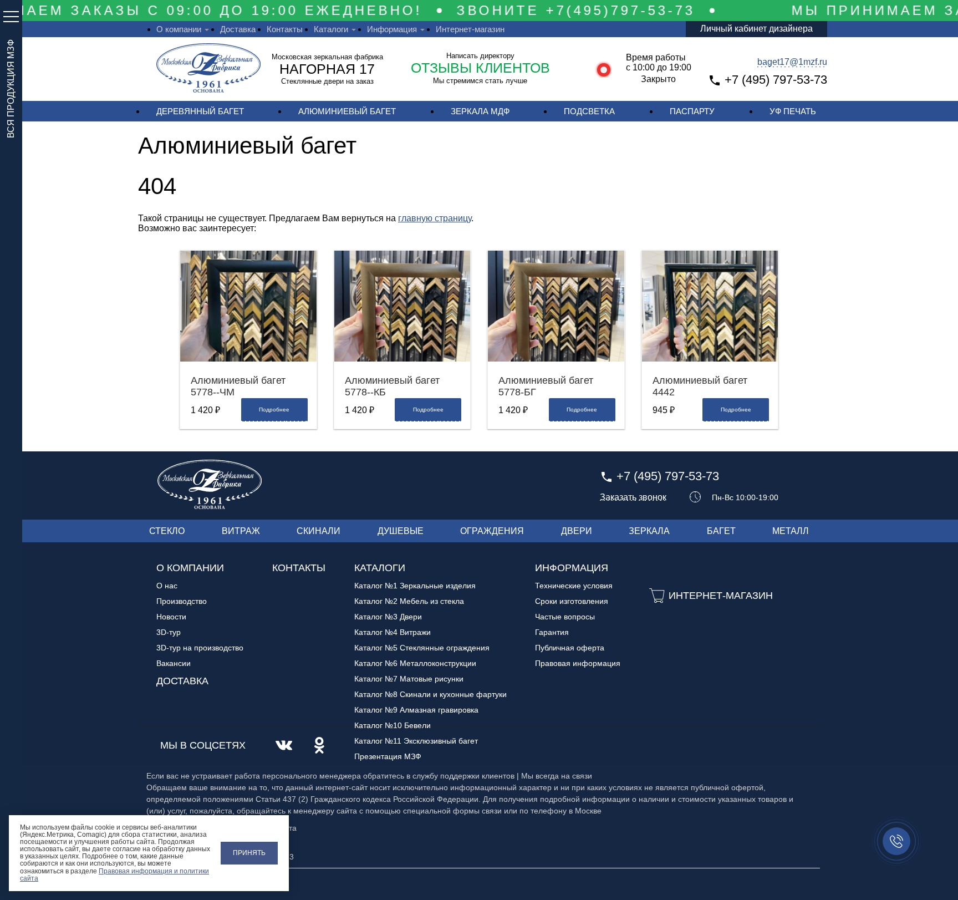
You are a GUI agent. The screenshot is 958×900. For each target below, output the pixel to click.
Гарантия (552, 632)
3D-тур (168, 632)
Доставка (238, 29)
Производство (181, 601)
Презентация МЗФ (387, 756)
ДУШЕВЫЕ (401, 531)
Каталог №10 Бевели (392, 725)
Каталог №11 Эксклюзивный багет (416, 740)
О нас (166, 585)
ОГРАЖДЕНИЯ (492, 531)
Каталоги (331, 29)
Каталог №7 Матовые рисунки (408, 678)
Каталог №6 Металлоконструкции (415, 663)
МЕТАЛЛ (790, 531)
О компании (178, 29)
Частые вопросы (565, 616)
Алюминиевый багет (347, 111)
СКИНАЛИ (318, 531)
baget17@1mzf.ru (792, 62)
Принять (249, 853)
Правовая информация (577, 663)
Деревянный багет (200, 111)
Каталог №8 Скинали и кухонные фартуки (430, 694)
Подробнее (274, 409)
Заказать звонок (633, 497)
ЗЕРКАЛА (649, 531)
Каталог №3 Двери (388, 616)
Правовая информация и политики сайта (114, 874)
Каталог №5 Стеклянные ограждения (422, 647)
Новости (171, 616)
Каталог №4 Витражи (392, 632)
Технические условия (574, 585)
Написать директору (480, 56)
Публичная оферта (569, 647)
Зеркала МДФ (480, 111)
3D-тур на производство (199, 647)
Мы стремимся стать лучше (480, 81)
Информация (392, 29)
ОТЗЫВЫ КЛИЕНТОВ (480, 67)
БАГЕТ (721, 531)
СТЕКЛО (167, 531)
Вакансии (173, 663)
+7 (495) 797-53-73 (776, 80)
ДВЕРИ (576, 531)
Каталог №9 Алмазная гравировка (416, 709)
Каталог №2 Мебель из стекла (409, 601)
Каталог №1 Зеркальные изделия (415, 585)
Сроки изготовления (571, 601)
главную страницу (434, 218)
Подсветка (589, 111)
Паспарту (692, 111)
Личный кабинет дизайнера (756, 28)
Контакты (285, 29)
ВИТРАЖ (241, 531)
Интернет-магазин (470, 29)
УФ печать (793, 111)
